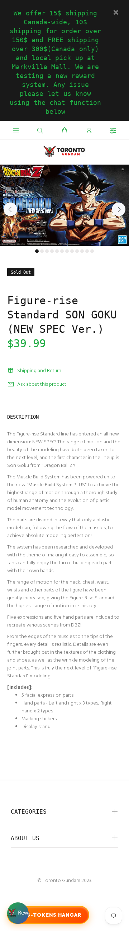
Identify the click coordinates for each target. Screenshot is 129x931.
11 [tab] (87, 251)
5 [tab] (57, 251)
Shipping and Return (39, 371)
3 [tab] (47, 251)
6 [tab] (62, 251)
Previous (10, 209)
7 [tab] (67, 251)
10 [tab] (82, 251)
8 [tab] (72, 251)
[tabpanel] (64, 205)
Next (118, 209)
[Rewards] (18, 913)
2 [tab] (42, 251)
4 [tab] (52, 251)
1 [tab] (37, 251)
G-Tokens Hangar (53, 915)
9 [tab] (77, 251)
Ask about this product (41, 384)
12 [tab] (92, 251)
